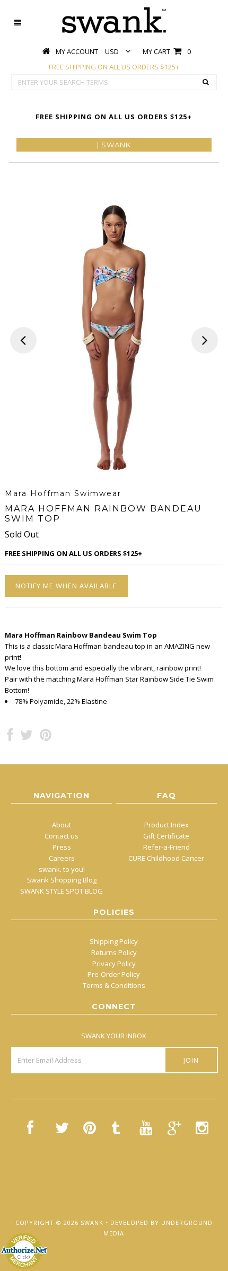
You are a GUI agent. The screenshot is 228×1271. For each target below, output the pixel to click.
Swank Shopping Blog (62, 880)
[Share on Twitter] (26, 737)
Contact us (61, 836)
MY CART (167, 51)
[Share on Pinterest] (45, 737)
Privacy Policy (114, 963)
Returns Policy (114, 952)
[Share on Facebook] (10, 737)
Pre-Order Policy (113, 974)
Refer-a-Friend (166, 847)
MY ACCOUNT (77, 51)
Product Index (166, 824)
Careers (62, 858)
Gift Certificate (166, 836)
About (61, 824)
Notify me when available (66, 585)
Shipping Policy (114, 941)
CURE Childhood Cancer (166, 858)
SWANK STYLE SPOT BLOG (61, 891)
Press (61, 847)
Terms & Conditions (114, 985)
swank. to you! (62, 869)
